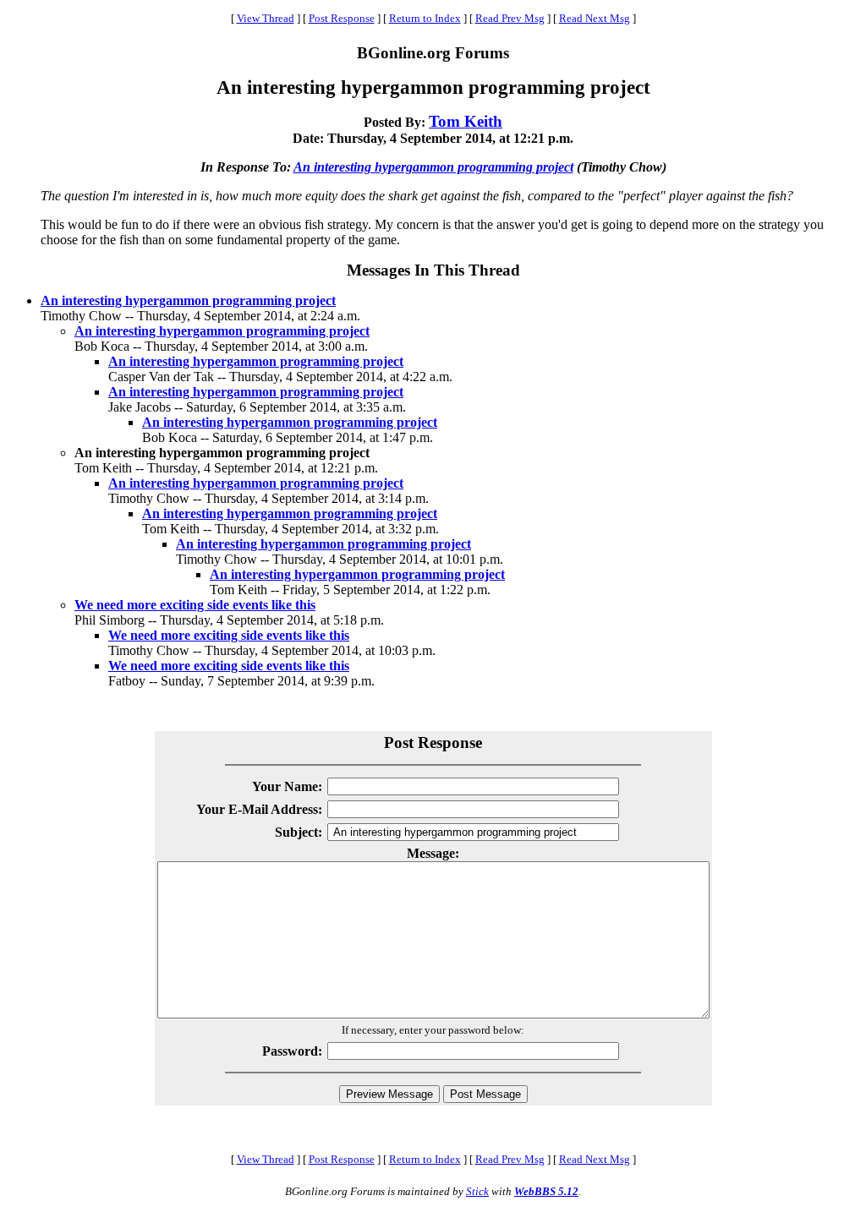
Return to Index (425, 18)
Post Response (342, 18)
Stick (477, 1191)
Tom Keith (465, 121)
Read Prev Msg (510, 18)
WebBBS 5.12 (546, 1191)
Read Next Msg (594, 18)
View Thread (265, 18)
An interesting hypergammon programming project (433, 167)
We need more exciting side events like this (194, 605)
